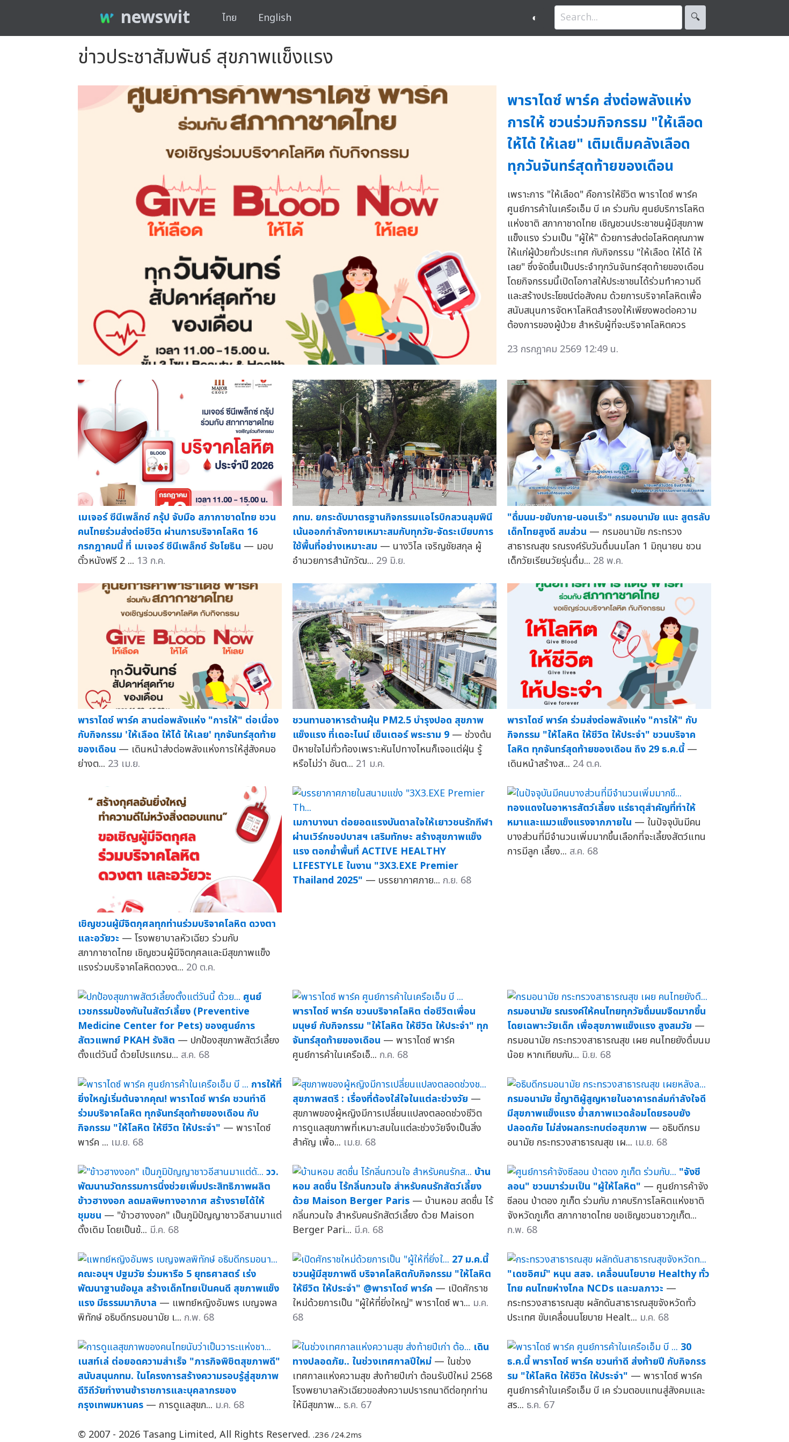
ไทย (229, 18)
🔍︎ (695, 17)
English (274, 18)
